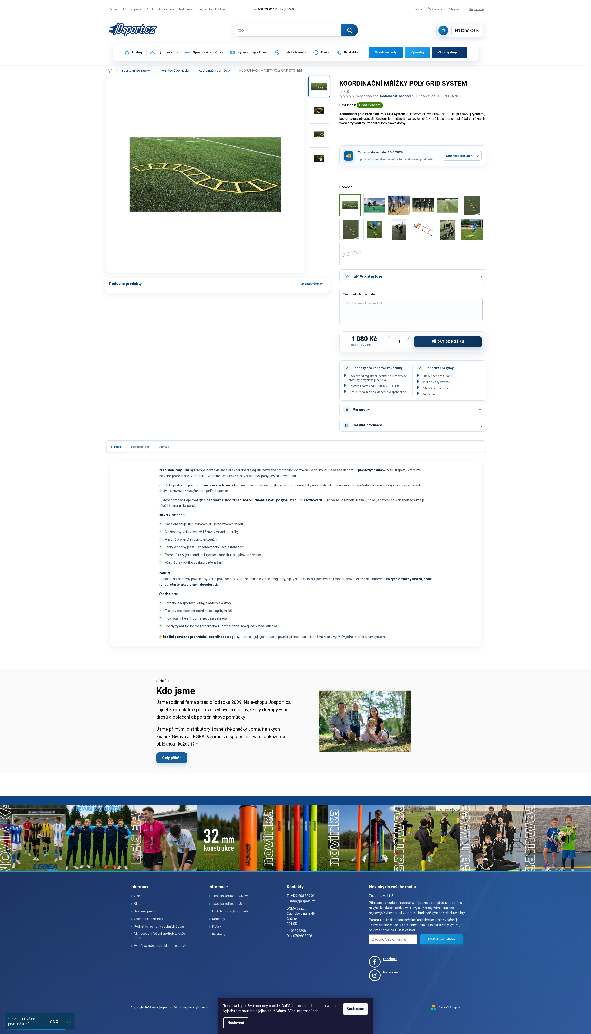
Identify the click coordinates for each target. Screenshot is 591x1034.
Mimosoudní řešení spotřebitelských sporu (160, 936)
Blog (137, 903)
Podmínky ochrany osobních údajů (202, 9)
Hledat (349, 30)
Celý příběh (171, 758)
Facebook (390, 959)
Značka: (440, 96)
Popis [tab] (118, 447)
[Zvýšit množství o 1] (408, 339)
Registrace (476, 9)
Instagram (390, 972)
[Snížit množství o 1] (408, 344)
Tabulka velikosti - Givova (230, 896)
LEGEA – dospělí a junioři (230, 911)
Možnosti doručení (459, 156)
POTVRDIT (441, 939)
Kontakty (218, 934)
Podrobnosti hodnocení (397, 96)
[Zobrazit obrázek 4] (319, 158)
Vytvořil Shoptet (449, 1007)
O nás (114, 9)
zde (315, 1011)
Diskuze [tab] (164, 447)
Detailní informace (367, 425)
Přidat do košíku (448, 341)
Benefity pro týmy (439, 368)
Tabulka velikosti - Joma (230, 903)
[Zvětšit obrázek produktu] (205, 174)
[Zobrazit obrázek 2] (319, 110)
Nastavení (235, 1023)
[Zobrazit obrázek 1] (319, 86)
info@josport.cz (302, 901)
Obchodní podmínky (160, 9)
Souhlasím (355, 1009)
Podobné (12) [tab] (140, 447)
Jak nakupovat (132, 9)
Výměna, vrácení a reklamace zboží (160, 945)
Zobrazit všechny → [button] (313, 283)
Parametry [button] (361, 409)
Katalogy (218, 919)
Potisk (216, 926)
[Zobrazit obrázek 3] (319, 134)
